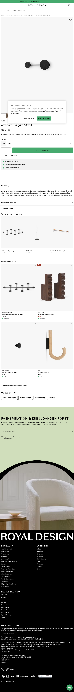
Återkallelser (5, 586)
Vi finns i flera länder (7, 634)
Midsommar (5, 607)
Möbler (39, 549)
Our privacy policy (48, 111)
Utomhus (4, 600)
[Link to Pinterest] (11, 669)
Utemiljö (39, 566)
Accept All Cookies (44, 118)
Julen (3, 617)
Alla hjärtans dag (6, 595)
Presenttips (4, 605)
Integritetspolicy (6, 574)
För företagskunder (7, 579)
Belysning (40, 551)
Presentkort (5, 554)
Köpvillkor (4, 556)
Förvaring (40, 564)
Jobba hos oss (6, 566)
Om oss (3, 564)
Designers (4, 581)
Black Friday (5, 612)
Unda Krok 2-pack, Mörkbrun (46, 314)
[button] (69, 5)
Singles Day (5, 610)
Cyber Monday (6, 615)
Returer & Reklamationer (9, 561)
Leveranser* (5, 559)
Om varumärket (7, 208)
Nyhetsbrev (5, 551)
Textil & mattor (42, 559)
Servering (40, 554)
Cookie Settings (29, 118)
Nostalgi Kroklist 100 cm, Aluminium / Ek (61, 251)
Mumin (3, 602)
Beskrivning (5, 186)
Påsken (3, 597)
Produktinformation (8, 203)
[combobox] (37, 143)
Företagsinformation (8, 569)
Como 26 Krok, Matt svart (9, 372)
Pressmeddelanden (7, 571)
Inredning (40, 556)
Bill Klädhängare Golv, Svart (34, 251)
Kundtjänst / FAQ (6, 549)
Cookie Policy (5, 576)
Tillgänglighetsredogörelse (9, 584)
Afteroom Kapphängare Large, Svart (12, 251)
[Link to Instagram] (7, 669)
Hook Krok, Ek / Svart (43, 372)
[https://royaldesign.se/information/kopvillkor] (45, 676)
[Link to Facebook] (2, 669)
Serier (39, 569)
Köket (39, 561)
